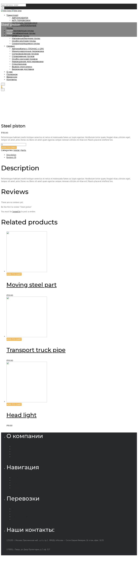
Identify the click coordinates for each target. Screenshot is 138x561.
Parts (23, 150)
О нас (14, 446)
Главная (15, 477)
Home (9, 30)
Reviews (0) (11, 157)
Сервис (15, 454)
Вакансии (16, 488)
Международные (19, 519)
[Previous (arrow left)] (4, 280)
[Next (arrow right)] (133, 280)
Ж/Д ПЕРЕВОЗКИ (21, 20)
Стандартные (18, 514)
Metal (9, 33)
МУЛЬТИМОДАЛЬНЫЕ (24, 25)
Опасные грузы (20, 35)
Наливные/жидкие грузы (26, 38)
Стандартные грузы (23, 30)
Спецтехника (17, 485)
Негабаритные (18, 509)
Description (11, 155)
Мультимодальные (20, 516)
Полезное (16, 449)
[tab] (71, 155)
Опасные (16, 511)
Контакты (16, 456)
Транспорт (12, 15)
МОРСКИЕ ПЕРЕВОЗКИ (24, 23)
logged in (16, 211)
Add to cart (9, 147)
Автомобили (17, 483)
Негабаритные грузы (23, 33)
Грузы (9, 28)
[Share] (129, 3)
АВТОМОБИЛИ (20, 18)
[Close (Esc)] (135, 3)
